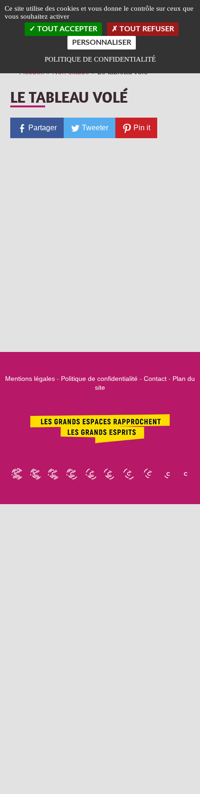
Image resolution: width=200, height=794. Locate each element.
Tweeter (94, 128)
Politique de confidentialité (99, 378)
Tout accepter (66, 29)
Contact (155, 378)
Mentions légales (30, 378)
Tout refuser (146, 29)
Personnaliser (101, 42)
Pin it (141, 128)
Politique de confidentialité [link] (100, 59)
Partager (42, 128)
